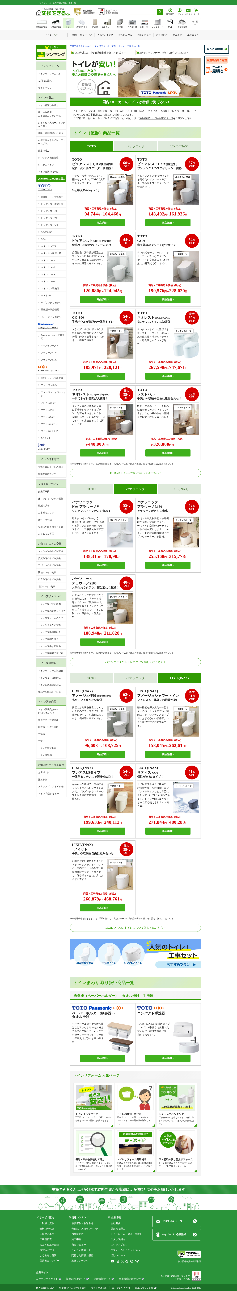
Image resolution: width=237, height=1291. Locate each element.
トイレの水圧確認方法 (49, 684)
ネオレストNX (48, 281)
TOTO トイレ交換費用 (52, 197)
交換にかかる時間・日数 (50, 526)
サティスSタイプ (49, 431)
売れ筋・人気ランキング (84, 1228)
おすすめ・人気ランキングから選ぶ (51, 124)
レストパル (46, 295)
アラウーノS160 (49, 352)
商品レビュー (78, 1244)
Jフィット (46, 438)
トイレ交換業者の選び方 (50, 653)
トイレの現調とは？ (48, 639)
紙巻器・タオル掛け (48, 726)
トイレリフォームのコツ (50, 618)
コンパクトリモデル (51, 316)
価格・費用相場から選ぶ (50, 133)
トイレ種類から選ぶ (48, 105)
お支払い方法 (47, 1250)
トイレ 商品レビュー (48, 793)
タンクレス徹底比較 (48, 157)
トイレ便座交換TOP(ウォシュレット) (48, 711)
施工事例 (42, 779)
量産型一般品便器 (50, 309)
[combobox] (143, 12)
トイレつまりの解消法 (49, 677)
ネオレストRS (48, 260)
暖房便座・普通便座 (48, 720)
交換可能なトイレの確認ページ (156, 118)
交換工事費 (43, 491)
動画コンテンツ (79, 1260)
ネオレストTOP (48, 246)
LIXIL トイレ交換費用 (52, 378)
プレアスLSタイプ (50, 402)
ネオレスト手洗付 (50, 288)
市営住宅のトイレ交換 (49, 579)
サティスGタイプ (49, 423)
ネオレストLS (48, 274)
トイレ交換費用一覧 (48, 171)
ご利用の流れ (45, 80)
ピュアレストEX (49, 218)
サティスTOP (47, 409)
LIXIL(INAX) (179, 146)
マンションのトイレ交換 (50, 551)
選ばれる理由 (118, 1228)
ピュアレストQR (49, 211)
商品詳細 (102, 222)
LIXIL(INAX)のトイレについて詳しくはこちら (134, 927)
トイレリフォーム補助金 (50, 670)
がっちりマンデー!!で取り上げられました (163, 52)
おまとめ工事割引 (49, 1244)
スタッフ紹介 (118, 1239)
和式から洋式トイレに (49, 692)
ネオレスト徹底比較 (51, 253)
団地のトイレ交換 (47, 572)
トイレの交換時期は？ (49, 632)
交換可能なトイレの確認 (50, 467)
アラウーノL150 (49, 359)
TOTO (91, 489)
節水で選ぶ (43, 150)
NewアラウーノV (49, 345)
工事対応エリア (46, 512)
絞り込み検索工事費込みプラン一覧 (49, 114)
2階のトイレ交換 (46, 586)
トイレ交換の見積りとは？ (51, 611)
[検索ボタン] (160, 12)
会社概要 (115, 1223)
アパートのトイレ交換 (49, 565)
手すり (41, 741)
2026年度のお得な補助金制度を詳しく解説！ (99, 52)
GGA (43, 239)
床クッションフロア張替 (50, 498)
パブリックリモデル (51, 302)
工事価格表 (46, 1239)
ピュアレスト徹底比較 (52, 204)
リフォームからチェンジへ (125, 1250)
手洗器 (41, 734)
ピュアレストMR (49, 225)
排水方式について (47, 474)
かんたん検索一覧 (81, 1250)
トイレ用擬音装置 (47, 748)
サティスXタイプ (49, 417)
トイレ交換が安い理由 (49, 604)
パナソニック (135, 146)
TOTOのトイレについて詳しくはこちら (134, 472)
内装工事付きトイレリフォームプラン (51, 142)
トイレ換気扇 (45, 755)
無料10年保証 (45, 519)
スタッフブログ (119, 1244)
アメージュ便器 (49, 385)
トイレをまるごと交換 (49, 625)
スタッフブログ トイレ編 (51, 786)
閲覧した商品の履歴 (82, 1255)
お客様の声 (43, 772)
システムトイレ (46, 164)
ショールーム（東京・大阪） (126, 1234)
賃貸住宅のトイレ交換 (49, 558)
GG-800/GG (46, 232)
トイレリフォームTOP (49, 73)
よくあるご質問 (46, 533)
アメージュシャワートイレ (53, 394)
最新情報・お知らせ (82, 1223)
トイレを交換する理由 (49, 646)
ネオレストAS (48, 267)
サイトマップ (45, 87)
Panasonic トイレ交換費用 (53, 337)
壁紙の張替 (43, 505)
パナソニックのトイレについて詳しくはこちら (134, 662)
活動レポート (118, 1255)
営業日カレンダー (49, 1260)
